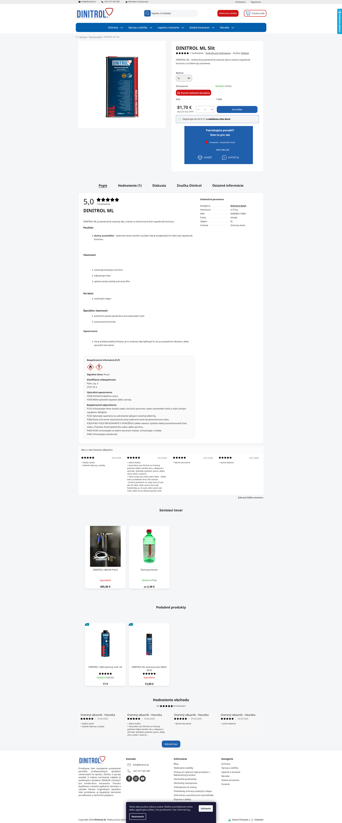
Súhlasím (206, 808)
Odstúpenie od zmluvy (185, 787)
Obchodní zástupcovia (138, 1)
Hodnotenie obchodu (171, 699)
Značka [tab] (189, 185)
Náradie (225, 776)
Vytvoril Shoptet (240, 819)
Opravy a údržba (229, 767)
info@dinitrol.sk (88, 1)
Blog (176, 763)
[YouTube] (142, 779)
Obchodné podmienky (185, 779)
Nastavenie (138, 816)
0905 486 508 (222, 149)
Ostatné (225, 784)
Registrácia (256, 2)
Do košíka (237, 109)
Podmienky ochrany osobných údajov (193, 791)
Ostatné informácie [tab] (227, 185)
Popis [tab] (103, 185)
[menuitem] (115, 27)
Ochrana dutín (238, 205)
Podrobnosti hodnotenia (218, 53)
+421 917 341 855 (112, 1)
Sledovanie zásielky (228, 13)
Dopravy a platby (182, 799)
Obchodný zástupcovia (185, 783)
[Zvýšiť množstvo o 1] (212, 109)
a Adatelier (256, 819)
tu (189, 809)
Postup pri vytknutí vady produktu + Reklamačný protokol (192, 773)
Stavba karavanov (230, 780)
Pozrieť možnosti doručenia (195, 92)
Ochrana (225, 763)
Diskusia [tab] (159, 185)
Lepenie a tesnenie (230, 772)
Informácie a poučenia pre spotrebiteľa (194, 795)
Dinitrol (245, 53)
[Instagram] (136, 779)
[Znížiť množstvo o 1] (198, 109)
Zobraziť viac (171, 744)
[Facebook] (129, 779)
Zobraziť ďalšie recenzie (250, 497)
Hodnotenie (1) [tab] (130, 185)
